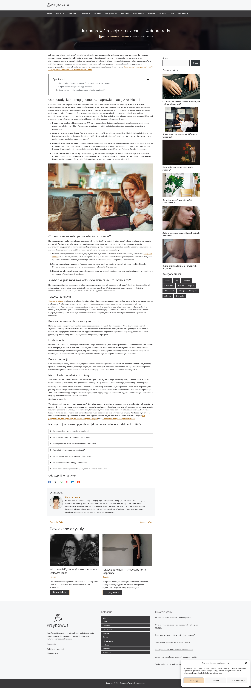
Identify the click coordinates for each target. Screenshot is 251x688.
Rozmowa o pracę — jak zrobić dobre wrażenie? (175, 635)
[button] (245, 663)
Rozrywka (183, 14)
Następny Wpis (147, 522)
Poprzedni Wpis (55, 522)
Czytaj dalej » (59, 592)
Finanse (151, 14)
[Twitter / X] (55, 482)
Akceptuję (193, 680)
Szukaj (165, 58)
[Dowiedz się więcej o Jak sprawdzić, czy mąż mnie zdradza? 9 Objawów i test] (74, 550)
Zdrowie (72, 14)
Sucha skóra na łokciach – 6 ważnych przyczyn (174, 664)
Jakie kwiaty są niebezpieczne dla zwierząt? (173, 642)
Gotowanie (138, 14)
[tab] (100, 431)
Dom (172, 14)
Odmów (215, 680)
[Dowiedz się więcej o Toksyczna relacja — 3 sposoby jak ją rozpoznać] (127, 550)
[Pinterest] (67, 482)
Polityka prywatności (55, 649)
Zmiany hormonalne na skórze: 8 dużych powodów (176, 657)
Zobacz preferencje (237, 680)
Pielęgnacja (111, 14)
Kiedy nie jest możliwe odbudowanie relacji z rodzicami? (81, 90)
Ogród (98, 14)
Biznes (162, 14)
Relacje (60, 14)
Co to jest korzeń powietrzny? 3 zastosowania (174, 649)
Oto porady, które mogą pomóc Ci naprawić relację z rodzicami (84, 83)
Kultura (125, 14)
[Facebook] (49, 482)
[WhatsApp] (61, 482)
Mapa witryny (52, 653)
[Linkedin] (72, 482)
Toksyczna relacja (55, 301)
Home (49, 14)
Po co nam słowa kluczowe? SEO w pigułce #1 (174, 617)
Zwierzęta (85, 14)
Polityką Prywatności (208, 673)
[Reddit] (78, 482)
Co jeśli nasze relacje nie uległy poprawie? (75, 87)
